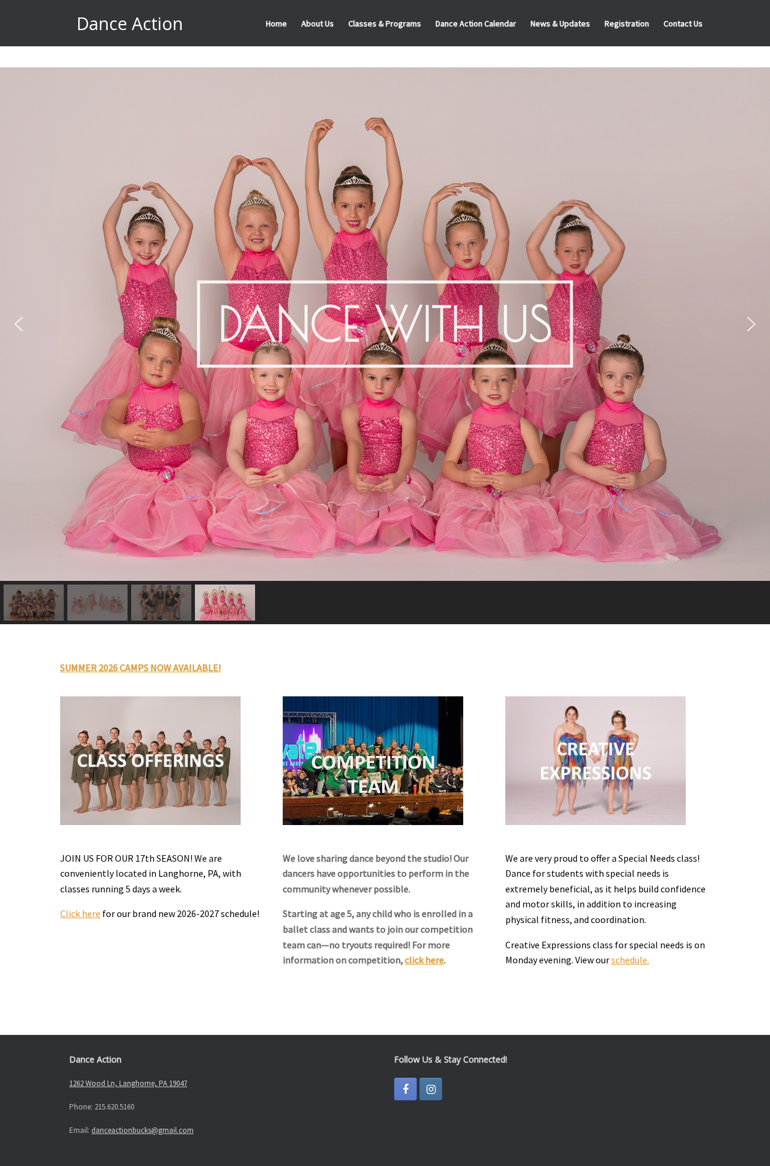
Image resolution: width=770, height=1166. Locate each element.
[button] (18, 324)
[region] (385, 345)
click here (424, 960)
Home (276, 23)
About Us (317, 23)
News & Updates (560, 23)
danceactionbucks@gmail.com (142, 1130)
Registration (627, 23)
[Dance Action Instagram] (430, 1089)
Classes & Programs (384, 23)
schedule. (630, 960)
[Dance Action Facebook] (405, 1089)
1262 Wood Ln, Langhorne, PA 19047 (128, 1083)
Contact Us (683, 23)
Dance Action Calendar (476, 23)
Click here (80, 913)
